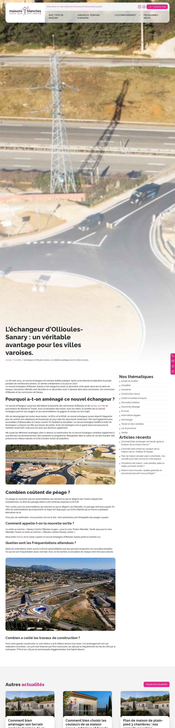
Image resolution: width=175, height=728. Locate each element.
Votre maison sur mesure (56, 7)
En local (125, 411)
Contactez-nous (159, 7)
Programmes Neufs (151, 16)
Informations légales (131, 415)
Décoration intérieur (130, 402)
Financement (89, 7)
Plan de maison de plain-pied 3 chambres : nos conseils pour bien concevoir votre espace (143, 457)
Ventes (124, 432)
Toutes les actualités (156, 684)
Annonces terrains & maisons (89, 16)
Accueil (8, 360)
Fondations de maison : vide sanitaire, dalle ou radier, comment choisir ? (142, 464)
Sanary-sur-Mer (97, 406)
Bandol (20, 537)
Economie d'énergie (130, 407)
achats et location (129, 381)
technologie (126, 419)
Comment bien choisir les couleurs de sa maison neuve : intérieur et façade (140, 450)
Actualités (17, 360)
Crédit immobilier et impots (134, 398)
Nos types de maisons (56, 16)
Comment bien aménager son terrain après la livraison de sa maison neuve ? (142, 443)
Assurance (126, 389)
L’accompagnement (125, 15)
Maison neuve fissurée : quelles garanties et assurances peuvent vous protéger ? (141, 471)
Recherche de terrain (75, 7)
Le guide (98, 7)
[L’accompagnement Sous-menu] (140, 15)
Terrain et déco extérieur (132, 424)
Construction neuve (130, 394)
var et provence (128, 428)
